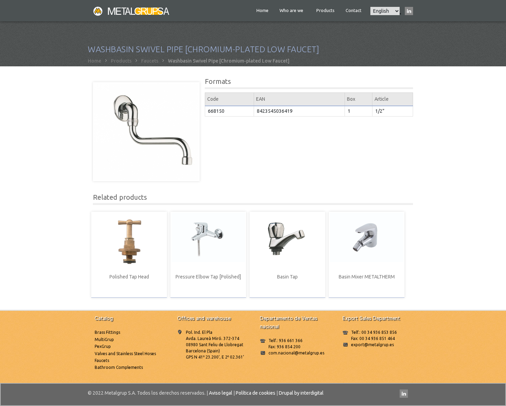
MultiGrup (104, 339)
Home (262, 10)
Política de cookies (255, 393)
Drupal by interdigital (301, 393)
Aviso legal (220, 393)
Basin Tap (287, 276)
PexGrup (103, 346)
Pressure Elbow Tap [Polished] (208, 276)
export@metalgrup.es (372, 344)
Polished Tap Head (129, 276)
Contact (353, 10)
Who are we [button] (292, 10)
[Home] (132, 11)
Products (325, 10)
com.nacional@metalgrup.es (296, 353)
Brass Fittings (107, 332)
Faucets (149, 61)
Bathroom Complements (119, 367)
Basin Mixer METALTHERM (367, 276)
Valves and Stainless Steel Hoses (125, 353)
